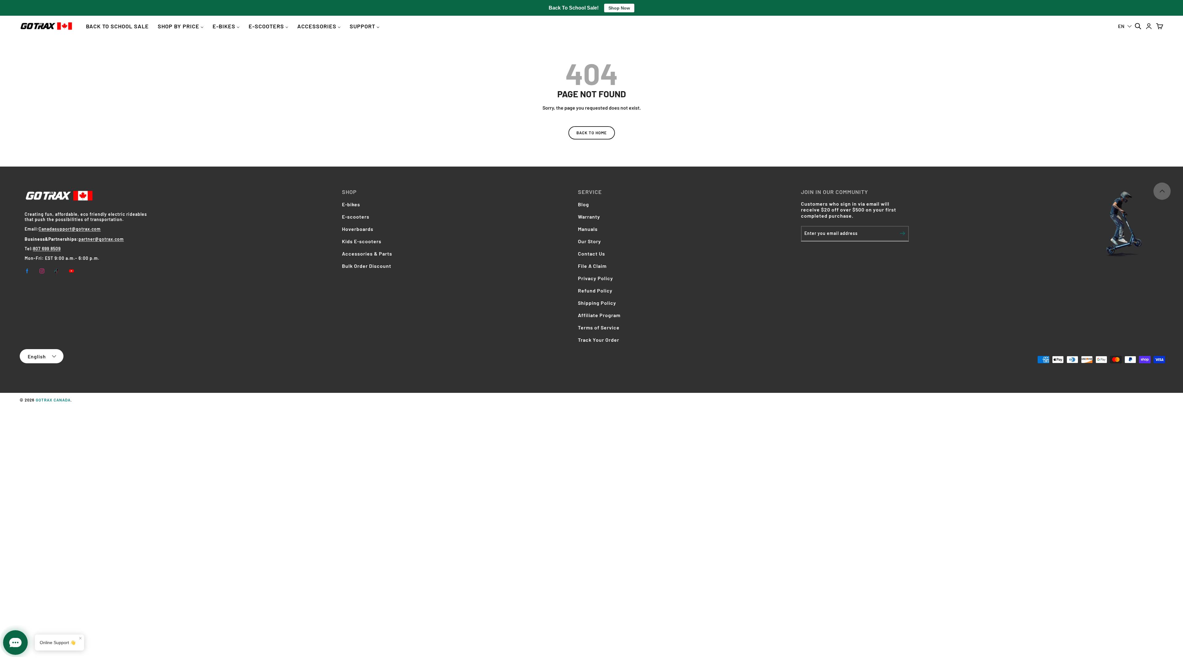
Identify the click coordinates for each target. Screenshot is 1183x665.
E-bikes (351, 204)
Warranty (589, 217)
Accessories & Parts (367, 253)
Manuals (588, 229)
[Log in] (1149, 26)
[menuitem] (117, 26)
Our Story (589, 241)
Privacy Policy (595, 278)
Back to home (591, 132)
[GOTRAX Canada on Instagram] (41, 270)
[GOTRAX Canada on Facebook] (27, 270)
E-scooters (355, 217)
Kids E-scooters (361, 241)
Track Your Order (598, 340)
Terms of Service (599, 327)
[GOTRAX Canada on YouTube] (71, 270)
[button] (1159, 26)
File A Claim (592, 266)
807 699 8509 (47, 248)
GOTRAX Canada (53, 399)
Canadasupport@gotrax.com (70, 229)
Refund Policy (595, 290)
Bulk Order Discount (366, 266)
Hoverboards (357, 229)
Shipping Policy (597, 303)
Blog (583, 204)
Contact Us (591, 253)
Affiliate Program (599, 315)
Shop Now (619, 8)
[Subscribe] (902, 233)
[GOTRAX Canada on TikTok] (56, 270)
